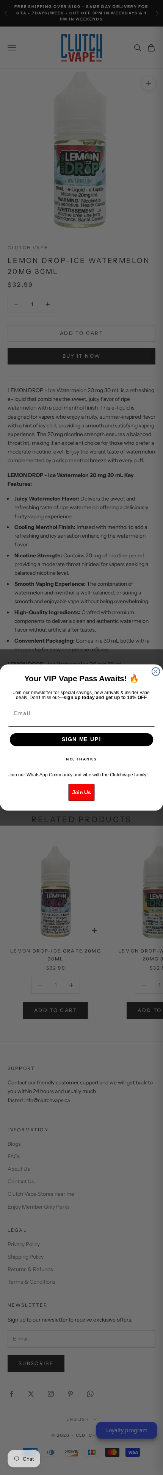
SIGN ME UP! (81, 739)
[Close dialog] (156, 672)
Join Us (81, 792)
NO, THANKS (81, 759)
